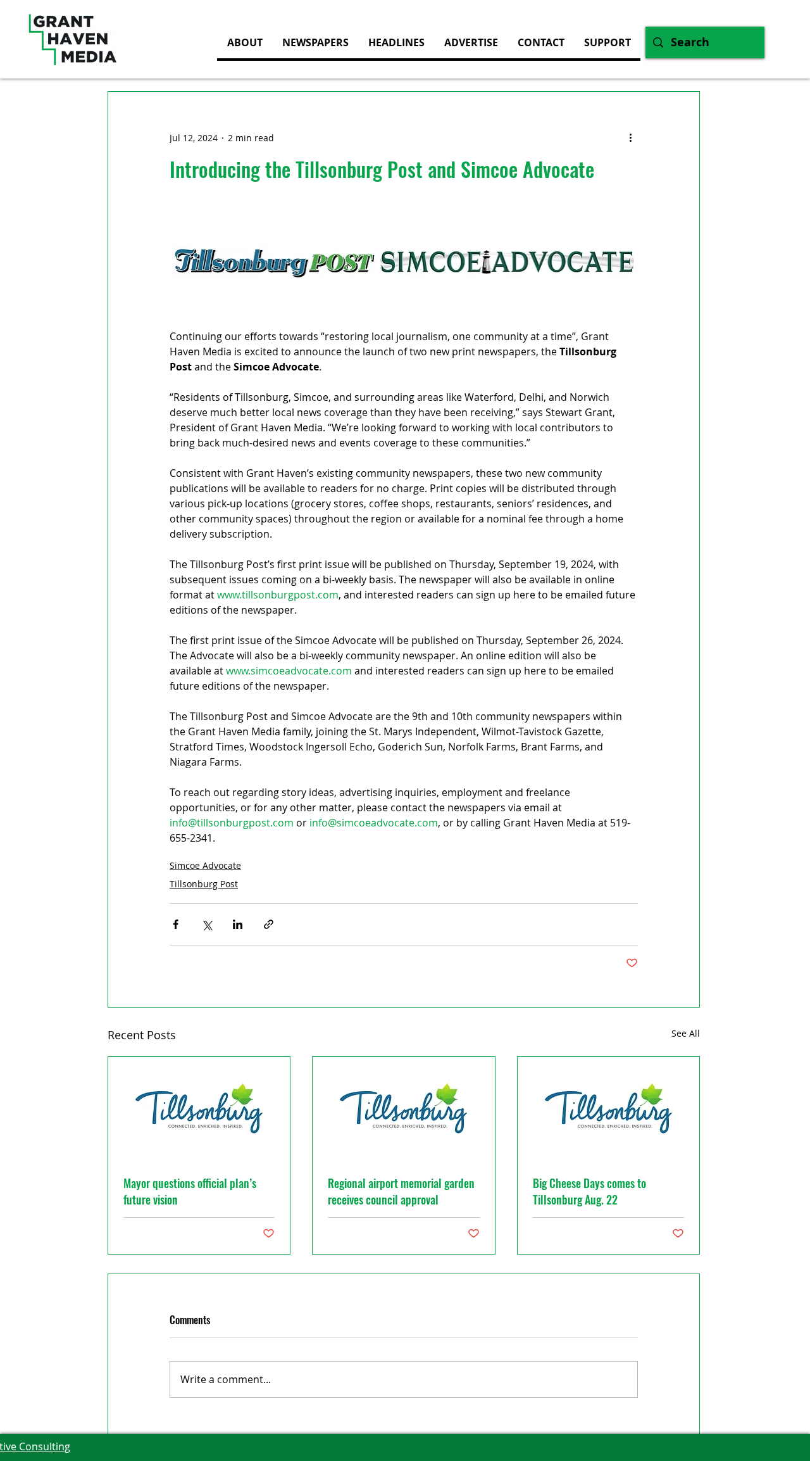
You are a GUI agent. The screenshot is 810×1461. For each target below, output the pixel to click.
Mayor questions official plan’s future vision (189, 1191)
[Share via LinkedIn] (238, 924)
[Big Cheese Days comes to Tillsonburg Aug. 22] (608, 1108)
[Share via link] (269, 924)
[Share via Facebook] (176, 924)
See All (685, 1033)
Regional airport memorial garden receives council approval (401, 1191)
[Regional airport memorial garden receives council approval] (403, 1108)
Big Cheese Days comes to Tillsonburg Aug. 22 (589, 1191)
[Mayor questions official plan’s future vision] (199, 1108)
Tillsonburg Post (204, 884)
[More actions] (630, 137)
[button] (471, 42)
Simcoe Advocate (205, 865)
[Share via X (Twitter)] (207, 924)
